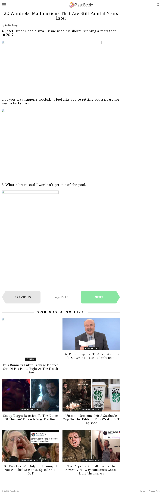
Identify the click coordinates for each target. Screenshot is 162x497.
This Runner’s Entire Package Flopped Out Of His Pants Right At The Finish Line (31, 368)
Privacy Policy (154, 491)
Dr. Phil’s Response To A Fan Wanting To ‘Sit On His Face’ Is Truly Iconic (91, 356)
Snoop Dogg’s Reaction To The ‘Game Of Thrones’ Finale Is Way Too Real (30, 417)
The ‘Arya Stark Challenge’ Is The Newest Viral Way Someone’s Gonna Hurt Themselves (91, 469)
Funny (30, 359)
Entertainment (30, 409)
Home (142, 491)
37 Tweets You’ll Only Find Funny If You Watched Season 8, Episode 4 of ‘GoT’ (30, 469)
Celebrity (91, 348)
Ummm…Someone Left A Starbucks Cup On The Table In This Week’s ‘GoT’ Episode (91, 419)
